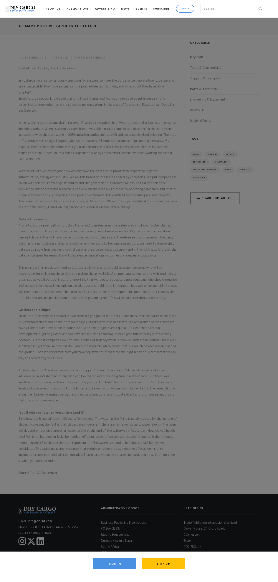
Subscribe (161, 8)
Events (141, 8)
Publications (78, 8)
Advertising (105, 8)
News (125, 8)
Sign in (114, 563)
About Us (53, 8)
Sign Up (163, 563)
